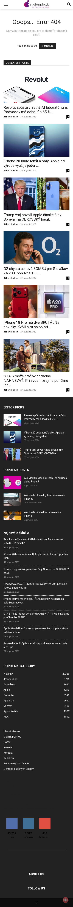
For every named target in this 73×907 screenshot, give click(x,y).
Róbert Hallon (11, 116)
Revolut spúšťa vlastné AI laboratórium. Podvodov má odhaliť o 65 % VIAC (33, 541)
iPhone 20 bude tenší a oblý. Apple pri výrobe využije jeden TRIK (36, 556)
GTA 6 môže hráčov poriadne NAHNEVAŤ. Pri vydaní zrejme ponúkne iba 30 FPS (36, 615)
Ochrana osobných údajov (19, 768)
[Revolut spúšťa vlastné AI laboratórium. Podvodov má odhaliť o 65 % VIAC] (36, 86)
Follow (28, 819)
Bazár (7, 742)
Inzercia (8, 747)
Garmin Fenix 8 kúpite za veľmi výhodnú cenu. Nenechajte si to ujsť (36, 645)
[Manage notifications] (65, 900)
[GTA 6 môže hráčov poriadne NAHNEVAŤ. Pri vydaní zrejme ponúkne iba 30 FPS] (36, 355)
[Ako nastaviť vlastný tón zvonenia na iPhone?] (12, 499)
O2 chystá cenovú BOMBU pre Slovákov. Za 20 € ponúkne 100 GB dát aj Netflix (35, 586)
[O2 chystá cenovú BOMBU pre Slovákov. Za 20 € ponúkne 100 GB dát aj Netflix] (36, 247)
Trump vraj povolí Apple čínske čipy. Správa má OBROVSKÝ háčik (33, 217)
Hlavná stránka (12, 731)
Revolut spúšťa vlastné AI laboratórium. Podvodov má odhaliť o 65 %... (36, 109)
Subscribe (44, 819)
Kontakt (8, 752)
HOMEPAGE (47, 46)
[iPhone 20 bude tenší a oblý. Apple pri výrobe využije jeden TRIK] (36, 140)
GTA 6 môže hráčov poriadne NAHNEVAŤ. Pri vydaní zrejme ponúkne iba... (36, 380)
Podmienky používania (16, 763)
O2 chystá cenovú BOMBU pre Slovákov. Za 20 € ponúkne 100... (36, 271)
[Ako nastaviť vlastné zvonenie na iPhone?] (12, 515)
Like (12, 819)
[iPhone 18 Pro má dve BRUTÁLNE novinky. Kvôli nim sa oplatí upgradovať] (36, 301)
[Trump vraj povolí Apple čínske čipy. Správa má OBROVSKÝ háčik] (36, 194)
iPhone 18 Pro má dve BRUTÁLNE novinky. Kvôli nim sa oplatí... (31, 324)
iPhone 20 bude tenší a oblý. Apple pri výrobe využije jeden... (34, 163)
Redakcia (9, 758)
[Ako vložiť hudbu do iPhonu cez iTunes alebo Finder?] (12, 482)
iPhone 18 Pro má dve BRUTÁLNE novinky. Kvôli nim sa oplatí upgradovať (34, 600)
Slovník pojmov (12, 736)
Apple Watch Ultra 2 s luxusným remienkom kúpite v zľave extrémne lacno (36, 630)
